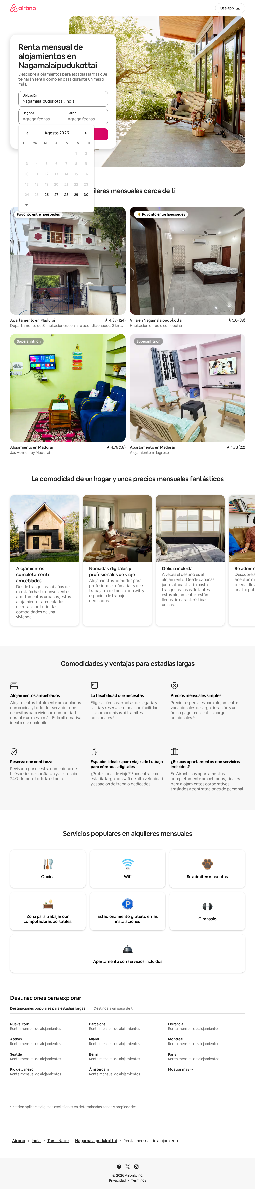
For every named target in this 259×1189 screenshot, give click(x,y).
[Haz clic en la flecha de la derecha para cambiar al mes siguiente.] (85, 133)
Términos (138, 1180)
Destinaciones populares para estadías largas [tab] (47, 1008)
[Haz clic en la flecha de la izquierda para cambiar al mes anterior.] (27, 133)
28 (66, 194)
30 (86, 194)
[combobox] (63, 101)
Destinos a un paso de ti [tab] (113, 1008)
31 (27, 205)
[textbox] (41, 119)
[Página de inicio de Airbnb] (23, 8)
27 (56, 194)
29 (76, 194)
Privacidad (117, 1180)
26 (47, 194)
